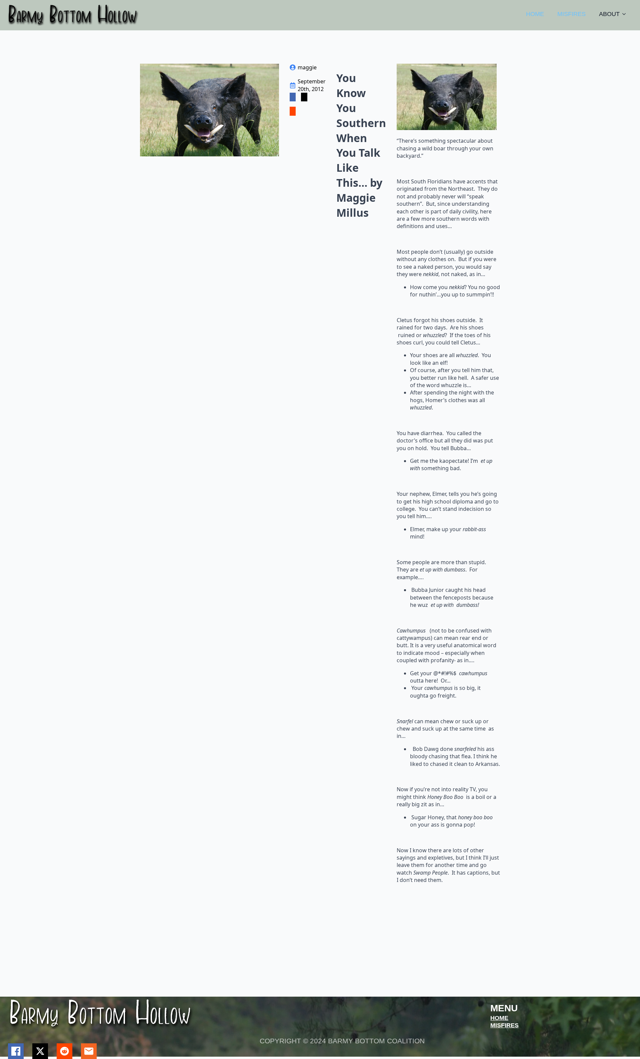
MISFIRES (571, 14)
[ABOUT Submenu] (626, 14)
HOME (535, 14)
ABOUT (609, 14)
